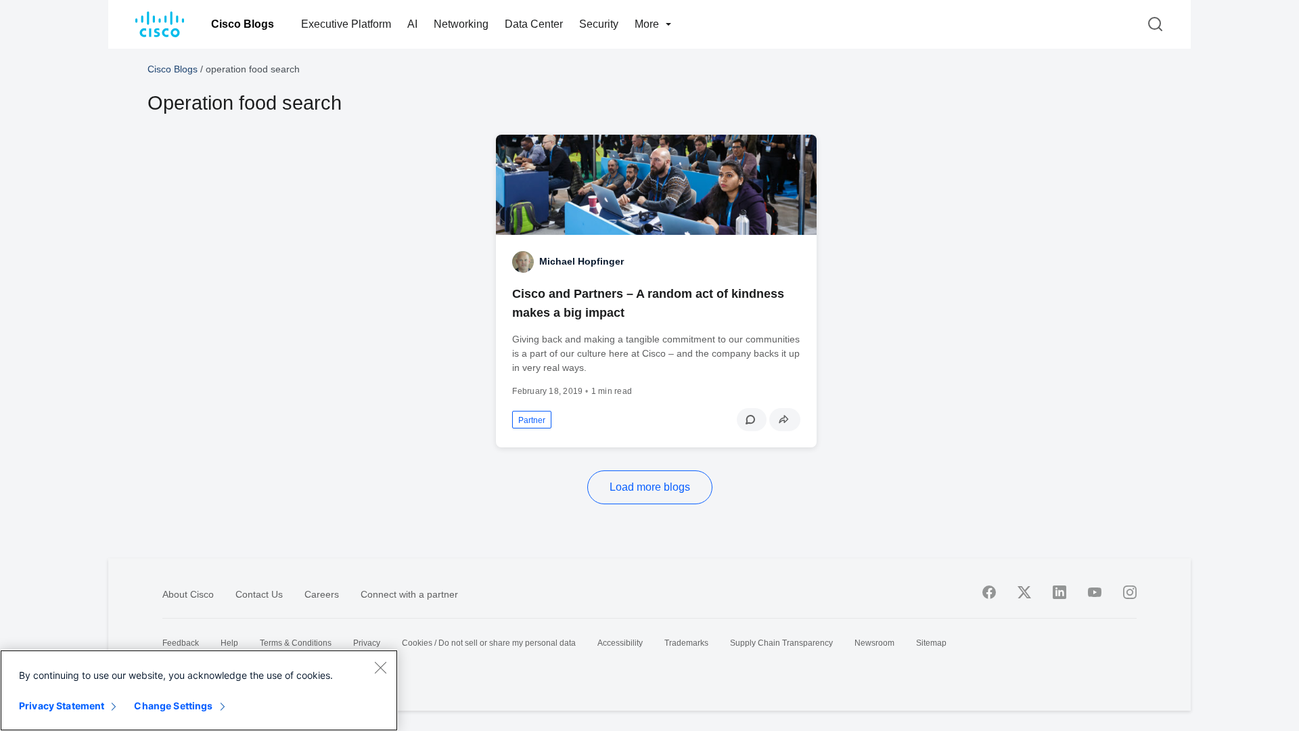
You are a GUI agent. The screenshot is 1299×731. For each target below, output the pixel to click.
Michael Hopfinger (581, 261)
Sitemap (931, 643)
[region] (199, 690)
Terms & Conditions (296, 643)
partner (531, 420)
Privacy (366, 643)
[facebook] (989, 592)
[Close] (380, 667)
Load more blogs (650, 487)
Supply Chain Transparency (781, 643)
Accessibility (620, 643)
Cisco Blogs (242, 24)
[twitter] (1024, 592)
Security (598, 24)
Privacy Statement (61, 705)
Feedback (180, 643)
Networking (461, 24)
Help (229, 643)
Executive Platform (346, 24)
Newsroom (874, 643)
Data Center (534, 24)
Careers (321, 594)
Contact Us (259, 594)
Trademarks (686, 643)
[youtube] (1094, 592)
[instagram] (1130, 592)
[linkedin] (1059, 592)
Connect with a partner (409, 594)
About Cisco (188, 594)
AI (412, 24)
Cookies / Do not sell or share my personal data (489, 643)
